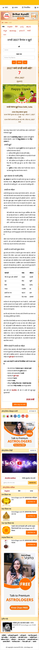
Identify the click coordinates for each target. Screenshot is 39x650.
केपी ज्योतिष (4, 637)
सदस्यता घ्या (33, 450)
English (7, 491)
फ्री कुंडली (23, 635)
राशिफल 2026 (5, 639)
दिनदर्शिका (26, 7)
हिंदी (19, 491)
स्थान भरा (19, 54)
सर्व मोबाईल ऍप (32, 411)
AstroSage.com (28, 647)
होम (2, 22)
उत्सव (15, 7)
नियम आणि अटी (26, 641)
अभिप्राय (13, 639)
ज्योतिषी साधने (33, 637)
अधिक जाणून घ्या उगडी (19, 404)
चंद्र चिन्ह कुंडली (32, 635)
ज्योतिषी (4, 635)
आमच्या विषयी (6, 641)
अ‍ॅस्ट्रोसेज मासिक (9, 487)
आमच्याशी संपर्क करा (32, 639)
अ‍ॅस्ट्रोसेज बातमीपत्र (10, 478)
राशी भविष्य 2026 (22, 637)
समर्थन (34, 641)
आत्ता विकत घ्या (31, 502)
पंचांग (5, 7)
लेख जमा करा (21, 639)
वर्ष (19, 47)
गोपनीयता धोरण (16, 641)
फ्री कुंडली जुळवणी (13, 635)
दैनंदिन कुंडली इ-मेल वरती (28, 478)
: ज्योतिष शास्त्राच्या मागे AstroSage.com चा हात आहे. (24, 625)
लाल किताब (13, 637)
